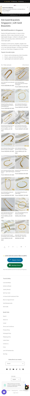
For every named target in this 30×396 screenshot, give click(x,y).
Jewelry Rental (6, 289)
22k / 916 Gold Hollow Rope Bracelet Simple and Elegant (21, 126)
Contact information (23, 390)
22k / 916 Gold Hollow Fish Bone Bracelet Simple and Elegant (8, 149)
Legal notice (15, 392)
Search (4, 316)
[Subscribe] (22, 363)
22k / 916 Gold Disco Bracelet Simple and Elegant (7, 193)
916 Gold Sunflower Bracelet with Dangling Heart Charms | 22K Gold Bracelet (7, 105)
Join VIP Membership (8, 350)
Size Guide (5, 306)
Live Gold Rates (7, 282)
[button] (3, 7)
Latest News (6, 340)
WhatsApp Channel (15, 265)
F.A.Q (4, 347)
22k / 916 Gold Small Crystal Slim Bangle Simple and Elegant (8, 235)
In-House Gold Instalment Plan (11, 296)
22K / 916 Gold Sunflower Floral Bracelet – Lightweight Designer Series (8, 171)
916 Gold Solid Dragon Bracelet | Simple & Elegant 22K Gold (8, 126)
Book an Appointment (8, 299)
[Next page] (25, 246)
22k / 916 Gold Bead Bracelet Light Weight (21, 193)
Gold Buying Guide (7, 303)
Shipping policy (7, 337)
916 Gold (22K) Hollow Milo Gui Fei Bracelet (21, 171)
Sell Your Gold (6, 293)
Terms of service (7, 390)
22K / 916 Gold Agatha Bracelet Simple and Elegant (21, 213)
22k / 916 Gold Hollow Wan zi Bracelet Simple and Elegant (21, 104)
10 (21, 246)
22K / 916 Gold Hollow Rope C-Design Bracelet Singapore (7, 213)
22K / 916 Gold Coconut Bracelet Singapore (8, 83)
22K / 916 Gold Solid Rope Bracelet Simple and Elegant (21, 149)
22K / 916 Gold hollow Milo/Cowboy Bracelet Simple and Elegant (21, 83)
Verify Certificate (7, 286)
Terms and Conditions (8, 326)
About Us (5, 319)
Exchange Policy (7, 333)
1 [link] (4, 246)
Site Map (5, 354)
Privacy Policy (6, 330)
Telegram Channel (15, 260)
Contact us (5, 343)
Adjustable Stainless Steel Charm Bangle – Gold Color (20, 235)
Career (4, 323)
